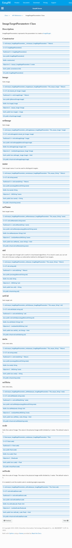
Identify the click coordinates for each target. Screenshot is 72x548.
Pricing (45, 2)
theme (21, 533)
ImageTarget (47, 33)
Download (36, 2)
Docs (6, 15)
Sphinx (11, 533)
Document (26, 2)
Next (65, 520)
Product (17, 2)
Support (53, 2)
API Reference (16, 15)
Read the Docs (36, 533)
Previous (8, 520)
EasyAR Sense (37, 8)
